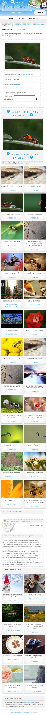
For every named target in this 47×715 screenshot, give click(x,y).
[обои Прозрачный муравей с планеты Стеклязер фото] (35, 374)
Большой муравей (11, 273)
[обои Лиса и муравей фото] (35, 289)
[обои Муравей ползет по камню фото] (12, 175)
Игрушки (12, 601)
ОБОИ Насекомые (38, 24)
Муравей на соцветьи (34, 473)
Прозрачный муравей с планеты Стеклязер (35, 387)
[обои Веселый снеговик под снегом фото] (12, 583)
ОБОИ (11, 18)
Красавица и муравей (34, 330)
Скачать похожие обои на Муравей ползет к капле (20, 88)
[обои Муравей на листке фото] (12, 434)
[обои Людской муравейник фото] (12, 289)
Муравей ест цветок (11, 358)
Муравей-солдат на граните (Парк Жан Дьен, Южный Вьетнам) (34, 243)
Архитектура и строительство (11, 306)
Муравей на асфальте (11, 386)
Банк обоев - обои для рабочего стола (21, 712)
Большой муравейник (11, 473)
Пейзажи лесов (11, 477)
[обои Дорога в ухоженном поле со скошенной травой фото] (34, 613)
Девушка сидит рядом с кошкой (34, 657)
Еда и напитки (34, 599)
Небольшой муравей (11, 242)
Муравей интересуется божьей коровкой (34, 416)
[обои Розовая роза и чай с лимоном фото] (12, 674)
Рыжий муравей (11, 501)
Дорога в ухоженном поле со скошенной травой (34, 626)
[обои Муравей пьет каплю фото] (12, 203)
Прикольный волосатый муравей (11, 416)
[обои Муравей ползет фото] (35, 175)
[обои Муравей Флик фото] (12, 319)
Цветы (34, 334)
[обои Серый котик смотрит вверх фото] (34, 674)
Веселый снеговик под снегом (12, 596)
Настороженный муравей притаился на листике (34, 501)
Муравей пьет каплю (11, 214)
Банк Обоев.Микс (28, 702)
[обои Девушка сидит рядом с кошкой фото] (34, 644)
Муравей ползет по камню (11, 186)
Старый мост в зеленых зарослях (12, 625)
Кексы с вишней (34, 595)
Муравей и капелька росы (34, 273)
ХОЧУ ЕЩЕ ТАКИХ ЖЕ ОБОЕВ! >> (13, 512)
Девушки (34, 661)
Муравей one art (34, 445)
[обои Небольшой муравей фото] (12, 230)
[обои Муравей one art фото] (35, 434)
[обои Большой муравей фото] (12, 262)
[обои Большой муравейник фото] (12, 461)
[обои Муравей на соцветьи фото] (35, 461)
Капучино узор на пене (12, 656)
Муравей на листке (11, 445)
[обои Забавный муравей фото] (35, 347)
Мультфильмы (11, 334)
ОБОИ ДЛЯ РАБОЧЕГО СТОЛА (21, 24)
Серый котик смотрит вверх (35, 686)
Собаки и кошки (34, 691)
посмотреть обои (28, 74)
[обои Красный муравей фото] (35, 203)
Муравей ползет (34, 186)
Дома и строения (13, 630)
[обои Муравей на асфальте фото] (12, 374)
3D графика (34, 392)
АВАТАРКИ (20, 18)
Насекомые (16, 84)
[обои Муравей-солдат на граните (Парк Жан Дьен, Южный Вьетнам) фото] (35, 230)
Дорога (35, 632)
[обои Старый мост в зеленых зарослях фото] (12, 613)
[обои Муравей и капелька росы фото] (35, 262)
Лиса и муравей (34, 301)
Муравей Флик (11, 330)
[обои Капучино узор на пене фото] (12, 644)
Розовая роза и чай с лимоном (12, 686)
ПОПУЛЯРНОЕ (33, 18)
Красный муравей (35, 214)
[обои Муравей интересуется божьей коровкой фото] (35, 404)
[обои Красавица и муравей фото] (35, 319)
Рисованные (35, 305)
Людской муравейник (12, 301)
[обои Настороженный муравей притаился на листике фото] (35, 489)
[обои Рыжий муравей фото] (12, 489)
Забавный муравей (34, 358)
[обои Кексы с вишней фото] (34, 583)
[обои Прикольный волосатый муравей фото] (12, 404)
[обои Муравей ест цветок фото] (12, 347)
